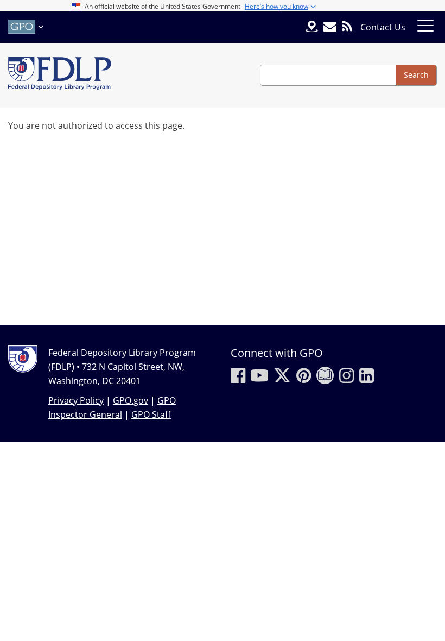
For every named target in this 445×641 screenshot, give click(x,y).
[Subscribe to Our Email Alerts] (329, 27)
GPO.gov (130, 400)
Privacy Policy (76, 400)
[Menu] (425, 27)
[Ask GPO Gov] (312, 27)
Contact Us (382, 27)
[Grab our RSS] (347, 27)
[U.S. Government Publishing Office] (27, 27)
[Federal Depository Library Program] (59, 75)
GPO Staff (151, 414)
